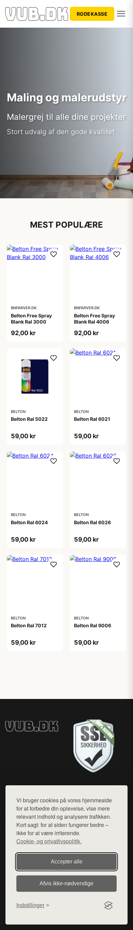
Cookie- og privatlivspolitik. (49, 841)
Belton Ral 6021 (92, 419)
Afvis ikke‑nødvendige (66, 883)
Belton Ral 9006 (92, 625)
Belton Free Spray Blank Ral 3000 (31, 319)
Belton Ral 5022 (29, 419)
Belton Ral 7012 (29, 625)
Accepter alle (67, 861)
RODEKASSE (92, 14)
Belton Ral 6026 (92, 522)
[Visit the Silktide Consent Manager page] (108, 905)
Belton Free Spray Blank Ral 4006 (94, 319)
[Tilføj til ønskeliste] (53, 254)
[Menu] (121, 13)
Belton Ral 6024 (29, 522)
